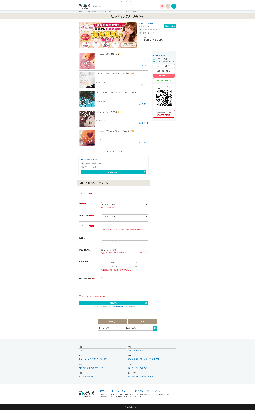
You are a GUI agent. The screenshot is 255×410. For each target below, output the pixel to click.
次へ (120, 151)
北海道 (81, 347)
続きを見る (143, 65)
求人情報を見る (113, 172)
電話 (114, 250)
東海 (129, 355)
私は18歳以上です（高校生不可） (93, 296)
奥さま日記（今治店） (147, 23)
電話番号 (82, 238)
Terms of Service (129, 306)
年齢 (82, 203)
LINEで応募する (165, 80)
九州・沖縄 (132, 373)
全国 (99, 6)
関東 (80, 355)
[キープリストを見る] (162, 6)
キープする (166, 75)
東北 (129, 347)
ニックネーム (85, 193)
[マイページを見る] (167, 6)
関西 (80, 364)
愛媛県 (95, 6)
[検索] (155, 328)
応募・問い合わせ (163, 71)
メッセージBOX (164, 66)
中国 (129, 364)
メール (106, 250)
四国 (80, 373)
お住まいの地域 (86, 215)
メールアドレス (86, 226)
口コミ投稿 (171, 26)
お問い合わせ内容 (87, 278)
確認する (113, 303)
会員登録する (112, 321)
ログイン (142, 321)
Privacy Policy (119, 306)
